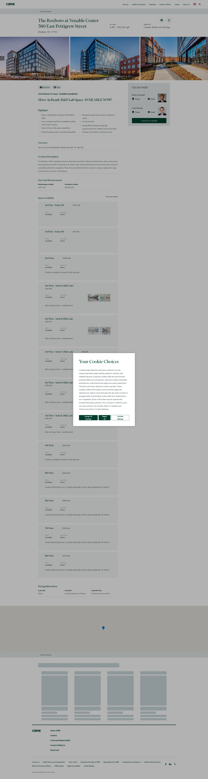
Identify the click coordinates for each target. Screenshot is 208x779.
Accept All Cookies (88, 417)
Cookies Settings (120, 417)
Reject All (104, 417)
